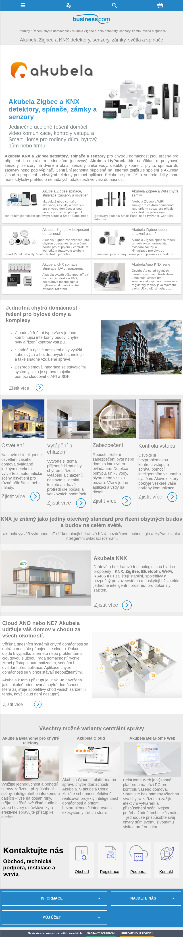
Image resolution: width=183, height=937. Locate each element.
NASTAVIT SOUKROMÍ (101, 933)
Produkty (23, 31)
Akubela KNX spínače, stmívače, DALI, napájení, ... (64, 266)
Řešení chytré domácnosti (51, 31)
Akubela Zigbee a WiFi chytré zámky (155, 193)
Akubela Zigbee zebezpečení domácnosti (65, 232)
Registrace (109, 871)
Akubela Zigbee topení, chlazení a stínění (150, 232)
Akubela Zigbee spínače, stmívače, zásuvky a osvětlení (65, 193)
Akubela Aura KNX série (151, 264)
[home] (91, 23)
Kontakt (166, 871)
